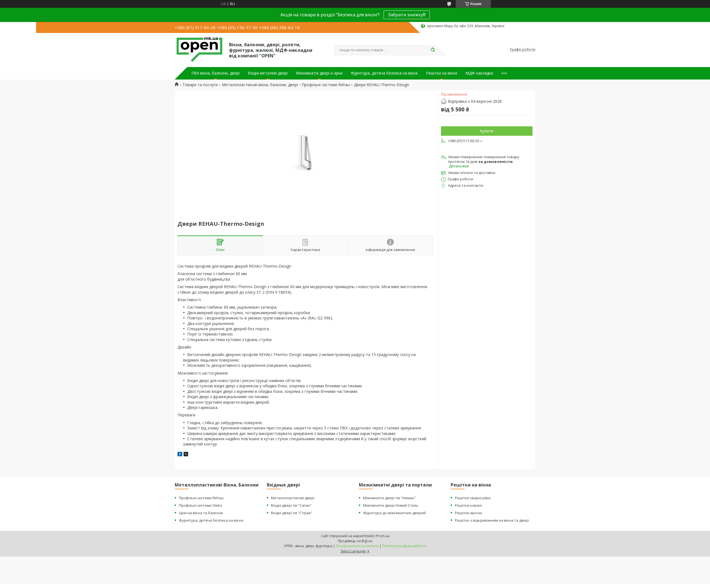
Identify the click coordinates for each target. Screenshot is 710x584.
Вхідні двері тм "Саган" (291, 505)
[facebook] (180, 454)
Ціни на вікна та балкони (201, 512)
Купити (486, 131)
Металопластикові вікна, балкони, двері (260, 84)
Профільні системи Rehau (326, 84)
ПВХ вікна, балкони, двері (215, 73)
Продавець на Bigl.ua (355, 541)
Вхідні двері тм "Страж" (291, 512)
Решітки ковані (468, 505)
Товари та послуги (200, 84)
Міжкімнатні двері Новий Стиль (390, 505)
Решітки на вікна (441, 73)
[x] (186, 454)
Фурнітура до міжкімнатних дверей (394, 512)
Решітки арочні (468, 512)
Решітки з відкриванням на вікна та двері (492, 520)
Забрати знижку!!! (406, 15)
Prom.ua (382, 536)
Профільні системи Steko (200, 505)
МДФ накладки (479, 73)
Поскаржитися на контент (357, 546)
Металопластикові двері (293, 497)
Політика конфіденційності (404, 546)
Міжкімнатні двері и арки (319, 73)
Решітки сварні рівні (473, 497)
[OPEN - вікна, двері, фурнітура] (199, 49)
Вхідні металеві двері (268, 73)
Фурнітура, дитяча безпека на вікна (384, 73)
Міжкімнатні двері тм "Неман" (389, 497)
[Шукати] (432, 50)
